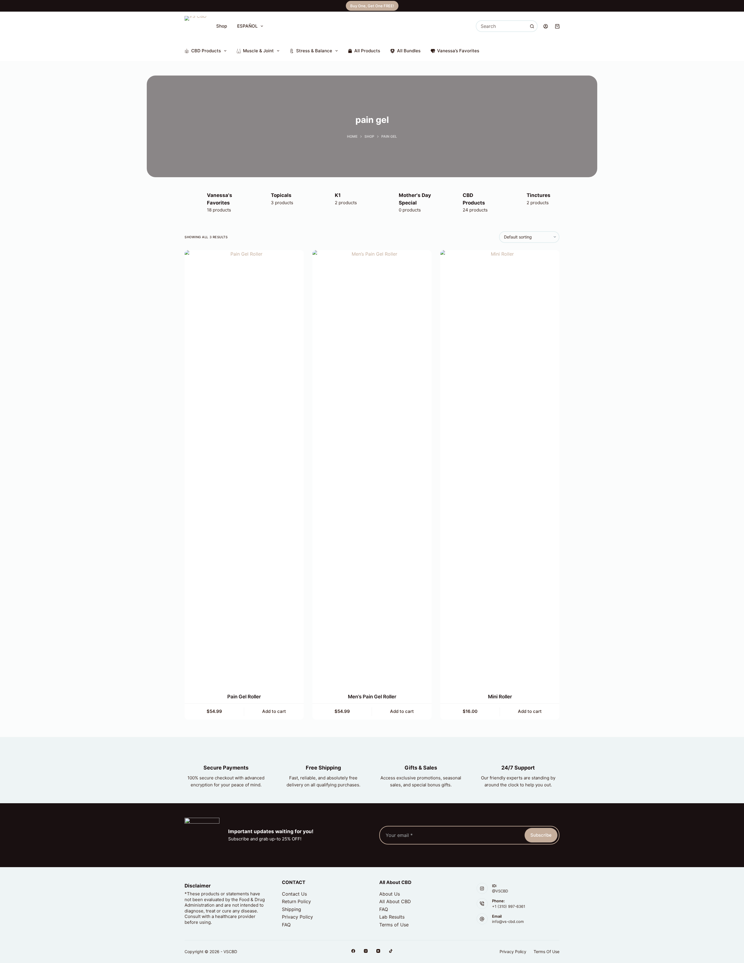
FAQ (286, 925)
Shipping (291, 909)
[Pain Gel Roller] (244, 468)
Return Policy (296, 901)
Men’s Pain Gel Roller (372, 697)
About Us (389, 894)
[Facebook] (353, 951)
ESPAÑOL (247, 26)
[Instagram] (366, 951)
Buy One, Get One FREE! (372, 5)
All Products (367, 50)
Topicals (281, 195)
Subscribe (541, 835)
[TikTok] (391, 951)
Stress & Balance (314, 50)
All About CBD (395, 901)
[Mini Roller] (499, 468)
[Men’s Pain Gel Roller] (372, 468)
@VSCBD (500, 891)
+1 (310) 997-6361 (508, 906)
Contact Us (294, 894)
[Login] (545, 26)
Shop (221, 26)
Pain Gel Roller (244, 697)
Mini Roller (500, 697)
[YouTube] (378, 951)
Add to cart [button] (274, 711)
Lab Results (392, 917)
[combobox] (501, 26)
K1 (338, 195)
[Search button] (532, 26)
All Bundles (409, 50)
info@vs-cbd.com (508, 921)
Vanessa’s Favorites (458, 50)
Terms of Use (394, 925)
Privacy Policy (297, 917)
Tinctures (538, 195)
